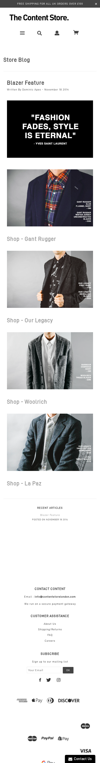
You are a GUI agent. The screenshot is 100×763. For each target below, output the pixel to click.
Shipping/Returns (50, 629)
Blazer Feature (25, 83)
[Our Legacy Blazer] (50, 279)
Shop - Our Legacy (30, 320)
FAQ (50, 635)
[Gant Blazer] (50, 197)
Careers (50, 640)
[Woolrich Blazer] (50, 360)
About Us (50, 623)
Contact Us (82, 759)
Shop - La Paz (24, 483)
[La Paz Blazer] (50, 442)
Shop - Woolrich (27, 402)
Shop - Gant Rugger (31, 239)
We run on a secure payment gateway (50, 603)
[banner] (50, 17)
